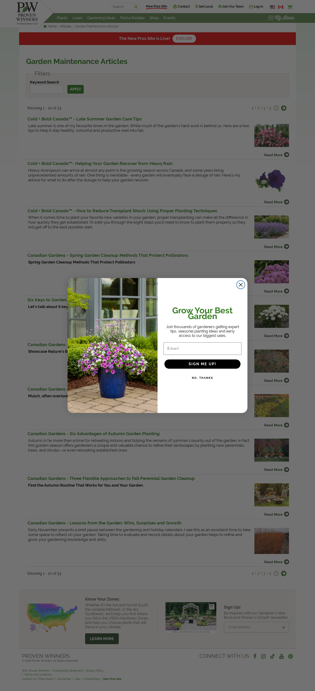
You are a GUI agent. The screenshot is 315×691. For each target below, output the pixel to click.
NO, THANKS (202, 378)
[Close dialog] (240, 284)
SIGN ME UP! (202, 364)
